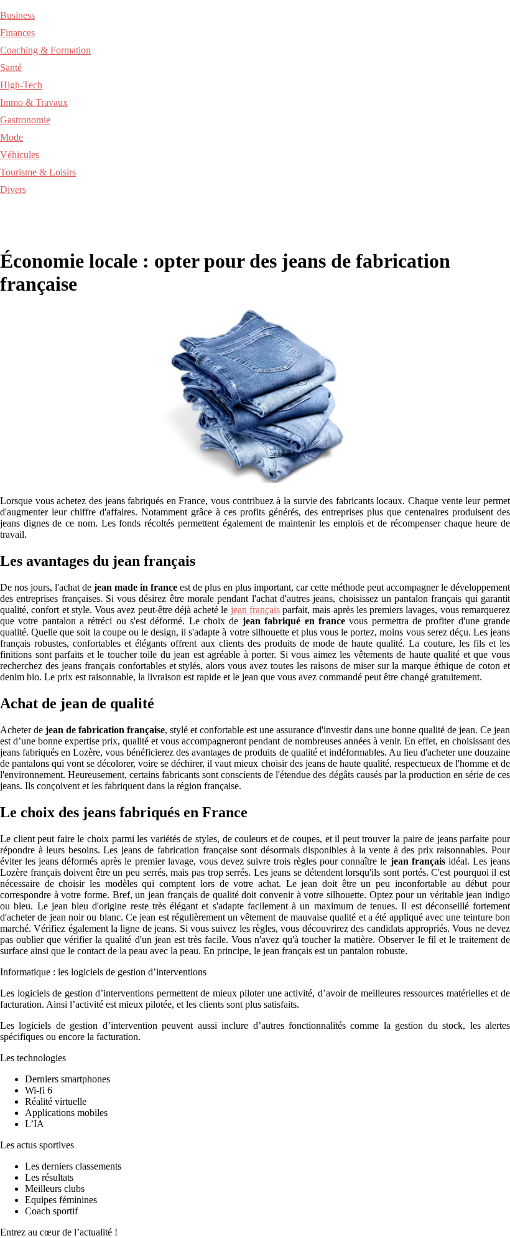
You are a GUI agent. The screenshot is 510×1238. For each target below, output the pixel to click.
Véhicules (19, 154)
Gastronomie (25, 120)
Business (17, 15)
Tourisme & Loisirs (38, 172)
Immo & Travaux (34, 102)
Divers (13, 189)
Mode (11, 137)
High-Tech (21, 85)
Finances (17, 32)
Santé (11, 67)
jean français (255, 609)
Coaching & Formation (45, 50)
